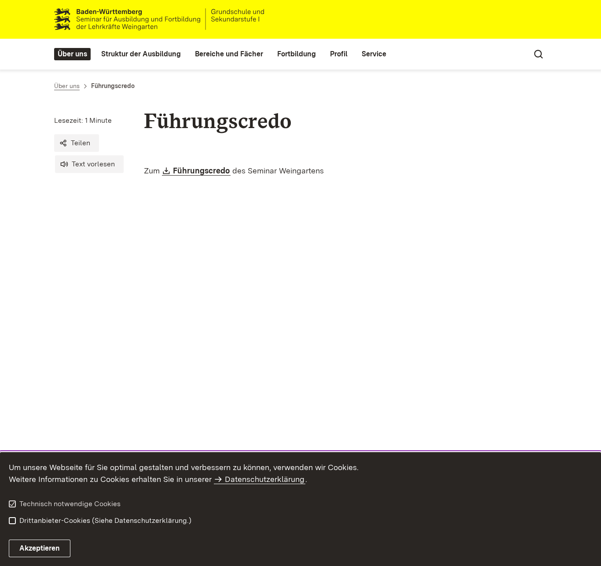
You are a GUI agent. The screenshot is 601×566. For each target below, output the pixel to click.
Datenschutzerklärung (264, 479)
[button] (76, 143)
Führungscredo (202, 170)
